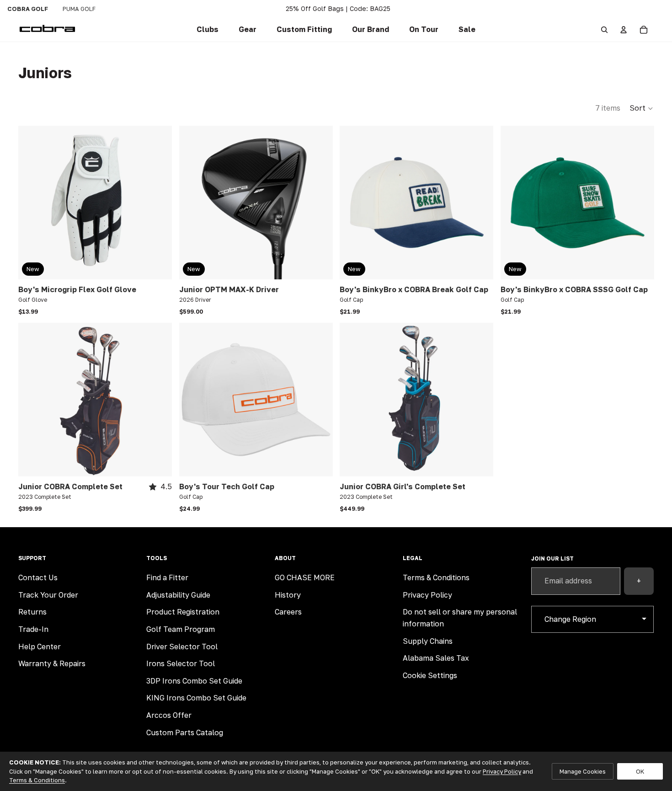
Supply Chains (428, 641)
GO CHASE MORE (305, 577)
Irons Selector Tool (180, 663)
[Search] (604, 30)
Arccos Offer (169, 715)
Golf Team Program (180, 629)
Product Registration (182, 611)
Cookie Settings (430, 675)
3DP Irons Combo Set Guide (194, 680)
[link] (208, 30)
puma (79, 8)
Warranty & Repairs (51, 663)
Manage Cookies (583, 771)
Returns (32, 611)
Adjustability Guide (178, 594)
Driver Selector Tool (182, 646)
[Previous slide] (32, 202)
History (288, 594)
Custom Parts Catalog (184, 732)
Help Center (39, 646)
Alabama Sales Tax (436, 658)
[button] (304, 30)
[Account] (623, 30)
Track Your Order (48, 594)
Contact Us (38, 577)
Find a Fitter (167, 577)
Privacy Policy (427, 594)
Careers (288, 611)
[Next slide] (158, 202)
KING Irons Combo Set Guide (196, 697)
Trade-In (33, 629)
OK (640, 771)
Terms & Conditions (436, 577)
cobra (27, 8)
